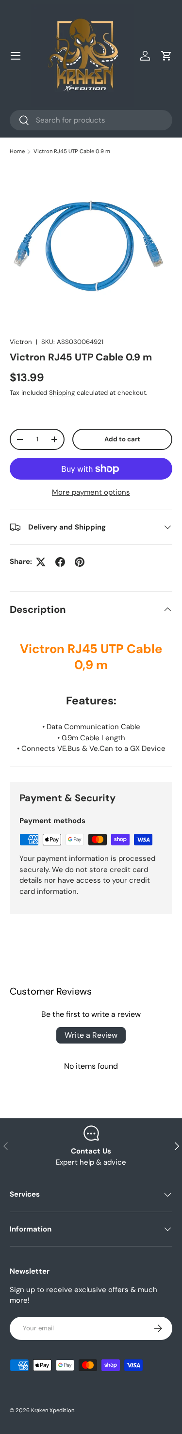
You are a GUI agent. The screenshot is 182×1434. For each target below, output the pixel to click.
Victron (21, 342)
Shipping (62, 393)
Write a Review (91, 1035)
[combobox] (91, 120)
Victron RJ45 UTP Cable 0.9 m (71, 151)
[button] (166, 55)
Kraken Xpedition (52, 1410)
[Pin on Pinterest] (79, 562)
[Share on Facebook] (60, 562)
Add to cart (122, 439)
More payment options (91, 492)
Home (17, 151)
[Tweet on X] (40, 562)
